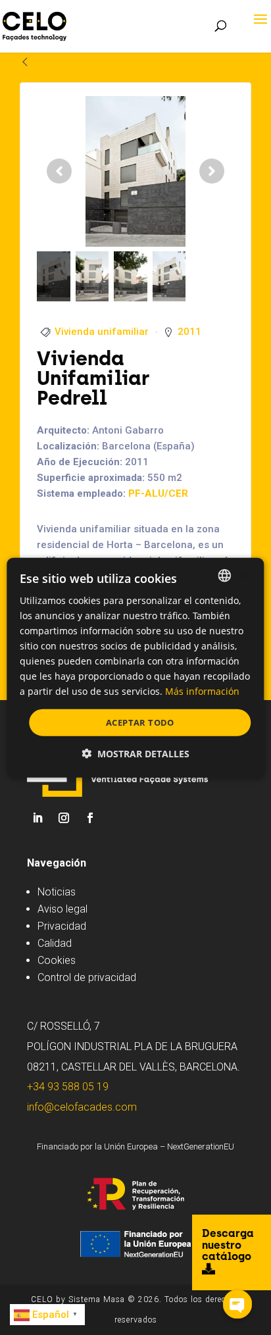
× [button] (243, 575)
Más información (202, 691)
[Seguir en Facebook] (90, 817)
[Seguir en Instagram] (63, 817)
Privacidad (61, 926)
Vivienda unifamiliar (102, 332)
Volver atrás (64, 61)
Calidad (54, 943)
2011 (189, 332)
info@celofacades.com (82, 1107)
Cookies (56, 960)
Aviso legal (62, 909)
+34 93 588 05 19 (68, 1086)
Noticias (56, 892)
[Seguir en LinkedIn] (37, 817)
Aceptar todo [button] (140, 722)
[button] (135, 753)
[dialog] (135, 667)
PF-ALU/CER (158, 493)
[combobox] (225, 575)
